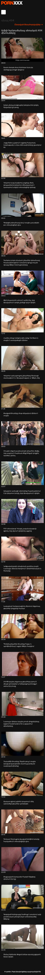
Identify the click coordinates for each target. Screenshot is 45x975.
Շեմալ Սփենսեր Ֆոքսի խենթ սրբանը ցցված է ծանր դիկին (22, 955)
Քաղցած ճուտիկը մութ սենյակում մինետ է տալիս (21, 414)
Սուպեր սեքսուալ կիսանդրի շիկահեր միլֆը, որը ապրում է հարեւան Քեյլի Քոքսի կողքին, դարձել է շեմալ (22, 453)
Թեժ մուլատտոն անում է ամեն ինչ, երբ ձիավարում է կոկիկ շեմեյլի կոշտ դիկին (19, 301)
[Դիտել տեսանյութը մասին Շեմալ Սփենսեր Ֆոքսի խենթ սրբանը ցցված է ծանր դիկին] (22, 937)
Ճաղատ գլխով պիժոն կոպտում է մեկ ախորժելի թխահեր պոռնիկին (19, 802)
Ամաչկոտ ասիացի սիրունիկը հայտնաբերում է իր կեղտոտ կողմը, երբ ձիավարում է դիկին (22, 492)
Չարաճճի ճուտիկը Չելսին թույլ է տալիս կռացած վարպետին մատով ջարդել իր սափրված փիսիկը (20, 763)
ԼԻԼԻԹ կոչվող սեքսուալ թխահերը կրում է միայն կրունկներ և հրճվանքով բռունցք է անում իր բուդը (20, 684)
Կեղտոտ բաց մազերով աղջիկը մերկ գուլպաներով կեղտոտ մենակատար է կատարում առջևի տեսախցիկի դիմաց (19, 185)
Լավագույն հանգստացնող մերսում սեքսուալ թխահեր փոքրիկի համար (22, 607)
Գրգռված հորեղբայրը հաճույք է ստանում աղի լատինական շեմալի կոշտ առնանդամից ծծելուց (22, 916)
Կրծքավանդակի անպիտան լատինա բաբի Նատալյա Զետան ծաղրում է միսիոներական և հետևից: (22, 568)
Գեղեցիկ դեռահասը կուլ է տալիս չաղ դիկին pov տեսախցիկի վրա (21, 224)
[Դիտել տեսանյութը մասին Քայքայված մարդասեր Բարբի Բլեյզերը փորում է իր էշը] (22, 859)
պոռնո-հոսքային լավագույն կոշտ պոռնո (12, 3)
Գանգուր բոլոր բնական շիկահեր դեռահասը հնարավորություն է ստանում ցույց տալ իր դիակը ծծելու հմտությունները (22, 262)
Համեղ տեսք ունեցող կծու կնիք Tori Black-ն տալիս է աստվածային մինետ (21, 339)
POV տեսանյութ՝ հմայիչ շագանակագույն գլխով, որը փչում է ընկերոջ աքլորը (20, 530)
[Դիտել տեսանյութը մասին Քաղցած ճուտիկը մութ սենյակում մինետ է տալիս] (22, 396)
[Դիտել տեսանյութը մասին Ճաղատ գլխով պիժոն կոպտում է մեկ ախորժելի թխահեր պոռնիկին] (22, 784)
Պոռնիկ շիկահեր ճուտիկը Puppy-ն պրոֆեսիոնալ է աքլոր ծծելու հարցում (19, 645)
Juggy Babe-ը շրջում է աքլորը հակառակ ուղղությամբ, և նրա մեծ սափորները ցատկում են (22, 145)
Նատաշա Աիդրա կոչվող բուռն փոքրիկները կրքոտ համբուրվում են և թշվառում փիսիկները (21, 724)
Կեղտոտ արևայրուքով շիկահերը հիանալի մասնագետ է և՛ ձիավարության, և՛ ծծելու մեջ (22, 377)
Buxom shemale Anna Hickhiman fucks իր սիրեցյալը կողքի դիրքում (18, 68)
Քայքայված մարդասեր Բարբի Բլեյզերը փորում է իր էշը (19, 878)
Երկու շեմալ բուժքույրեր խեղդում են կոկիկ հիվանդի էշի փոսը (21, 106)
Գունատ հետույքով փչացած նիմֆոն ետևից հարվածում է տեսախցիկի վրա (21, 840)
